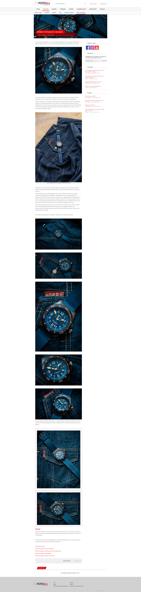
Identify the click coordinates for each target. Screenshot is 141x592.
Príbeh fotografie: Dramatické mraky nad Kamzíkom (48, 551)
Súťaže (71, 9)
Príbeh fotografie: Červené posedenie (44, 548)
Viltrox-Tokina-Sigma (89, 96)
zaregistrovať (104, 60)
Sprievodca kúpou (69, 12)
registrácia (93, 4)
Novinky (54, 12)
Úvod (38, 9)
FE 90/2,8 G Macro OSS (47, 197)
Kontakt (71, 584)
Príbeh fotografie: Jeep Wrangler (43, 553)
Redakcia (71, 582)
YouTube (97, 48)
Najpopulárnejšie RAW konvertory (92, 81)
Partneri (54, 584)
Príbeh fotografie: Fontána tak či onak (44, 555)
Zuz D (86, 87)
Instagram (92, 48)
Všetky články (38, 12)
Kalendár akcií (81, 9)
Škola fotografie (81, 12)
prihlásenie (103, 4)
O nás (54, 582)
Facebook (88, 48)
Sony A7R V (74, 195)
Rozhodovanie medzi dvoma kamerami (93, 100)
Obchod (102, 9)
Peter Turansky (88, 97)
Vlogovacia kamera (89, 105)
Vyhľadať (85, 4)
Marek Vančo (87, 83)
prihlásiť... (78, 573)
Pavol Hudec (87, 73)
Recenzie (47, 12)
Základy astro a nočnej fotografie (92, 86)
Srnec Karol (59, 35)
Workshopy (92, 9)
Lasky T (86, 78)
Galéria (54, 9)
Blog (60, 12)
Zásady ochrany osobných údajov (76, 586)
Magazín (45, 9)
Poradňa (62, 9)
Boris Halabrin (88, 106)
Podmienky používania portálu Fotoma (61, 586)
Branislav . (87, 112)
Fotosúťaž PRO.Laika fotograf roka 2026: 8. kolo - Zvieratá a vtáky (94, 71)
